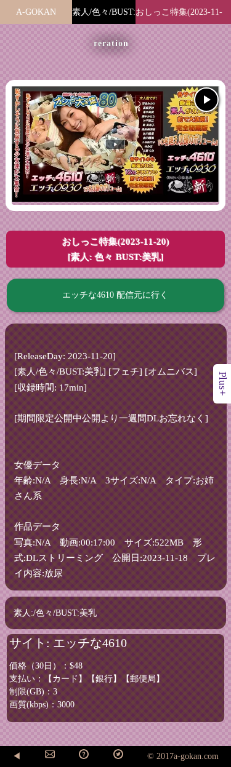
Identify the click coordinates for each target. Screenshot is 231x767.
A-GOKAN (36, 12)
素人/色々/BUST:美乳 (104, 20)
